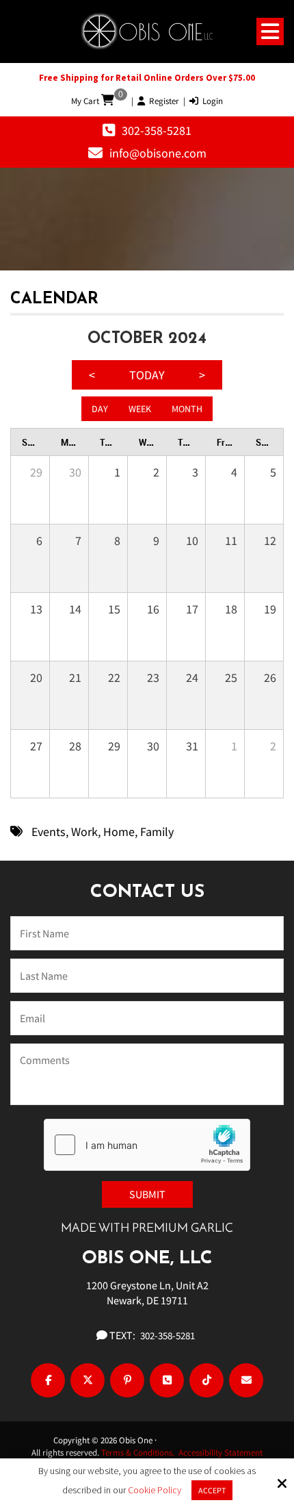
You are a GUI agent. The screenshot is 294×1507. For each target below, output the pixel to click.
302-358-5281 (156, 130)
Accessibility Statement (220, 1452)
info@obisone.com (157, 153)
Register (162, 101)
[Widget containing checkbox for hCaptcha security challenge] (147, 1145)
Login (210, 101)
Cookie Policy (154, 1490)
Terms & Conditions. (139, 1452)
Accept (212, 1490)
